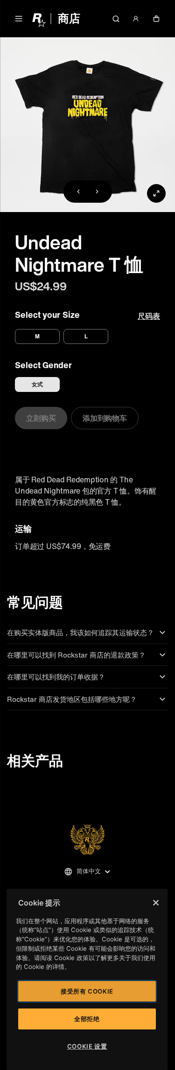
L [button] (86, 336)
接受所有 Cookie (87, 991)
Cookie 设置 (87, 1046)
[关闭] (156, 902)
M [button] (37, 336)
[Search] (116, 19)
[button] (18, 18)
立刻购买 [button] (41, 418)
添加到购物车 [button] (105, 418)
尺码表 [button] (149, 316)
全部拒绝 (87, 1018)
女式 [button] (37, 384)
